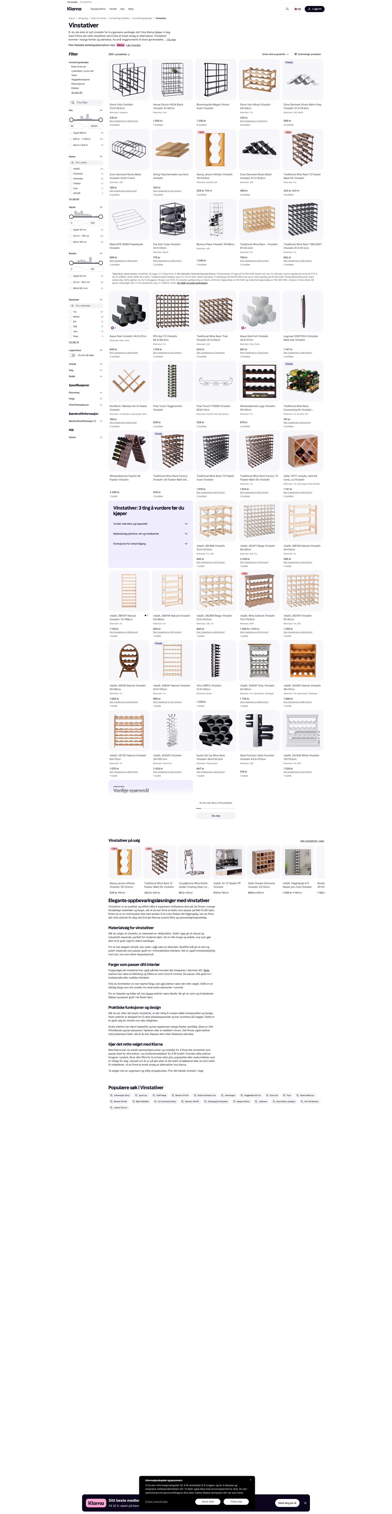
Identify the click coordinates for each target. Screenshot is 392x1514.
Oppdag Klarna (98, 9)
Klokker (75, 88)
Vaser (74, 75)
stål (155, 946)
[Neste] (319, 870)
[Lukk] (250, 1479)
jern (183, 933)
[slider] (71, 120)
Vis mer (171, 39)
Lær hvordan (133, 45)
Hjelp (130, 9)
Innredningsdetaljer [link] (142, 18)
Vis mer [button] (216, 815)
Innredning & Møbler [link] (119, 18)
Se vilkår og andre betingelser (192, 283)
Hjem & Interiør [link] (98, 18)
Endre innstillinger (156, 1501)
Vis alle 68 (74, 199)
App (122, 9)
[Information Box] (128, 54)
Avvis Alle (208, 1501)
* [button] (124, 121)
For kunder (72, 2)
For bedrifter (86, 2)
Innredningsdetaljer (79, 62)
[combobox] (275, 54)
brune (149, 993)
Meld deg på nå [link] (287, 1503)
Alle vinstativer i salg (312, 840)
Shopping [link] (83, 18)
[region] (197, 1492)
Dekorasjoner (78, 84)
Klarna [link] (72, 18)
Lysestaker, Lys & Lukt (82, 71)
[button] (297, 9)
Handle (113, 9)
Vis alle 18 (74, 342)
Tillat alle (236, 1501)
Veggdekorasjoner (80, 79)
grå (163, 983)
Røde (206, 970)
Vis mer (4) (76, 92)
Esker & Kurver (78, 66)
